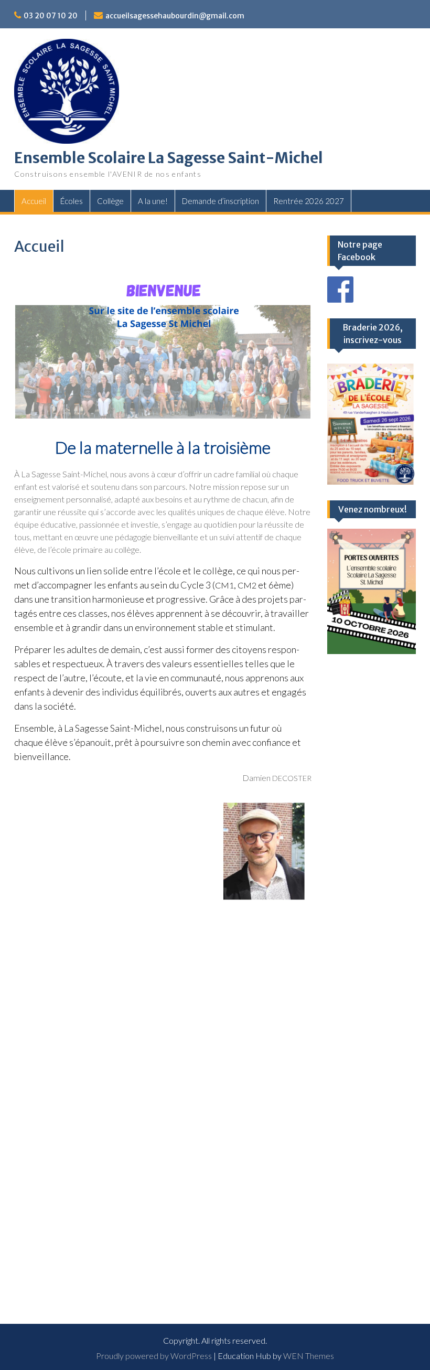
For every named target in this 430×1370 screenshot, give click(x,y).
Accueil (34, 201)
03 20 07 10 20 (51, 15)
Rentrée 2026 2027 (308, 201)
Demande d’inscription (220, 201)
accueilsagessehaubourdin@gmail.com (174, 15)
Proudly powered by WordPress (154, 1356)
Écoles (71, 201)
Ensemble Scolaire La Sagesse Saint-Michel (168, 157)
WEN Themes (308, 1356)
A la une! (153, 201)
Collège (110, 201)
